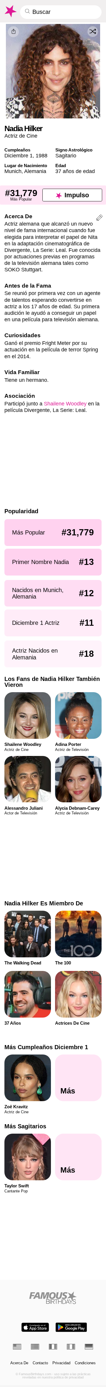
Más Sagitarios (25, 1126)
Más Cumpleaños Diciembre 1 (46, 1047)
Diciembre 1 (18, 155)
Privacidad (61, 1363)
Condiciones (85, 1363)
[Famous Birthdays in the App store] (35, 1327)
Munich (12, 171)
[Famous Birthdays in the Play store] (71, 1327)
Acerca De (19, 1363)
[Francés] (53, 1346)
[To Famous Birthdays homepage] (10, 11)
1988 (41, 155)
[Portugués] (35, 1346)
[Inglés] (17, 1346)
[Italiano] (71, 1346)
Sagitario (65, 155)
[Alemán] (89, 1346)
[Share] (13, 31)
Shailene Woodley (65, 403)
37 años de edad (75, 171)
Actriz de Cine (20, 136)
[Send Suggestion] (99, 218)
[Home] (53, 1297)
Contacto (40, 1363)
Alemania (35, 171)
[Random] (92, 31)
